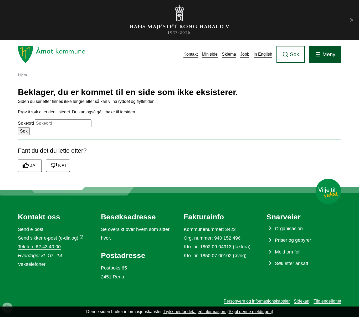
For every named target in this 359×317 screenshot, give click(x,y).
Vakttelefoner (31, 264)
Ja (32, 165)
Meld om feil (287, 252)
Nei (62, 165)
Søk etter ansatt (291, 263)
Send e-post (30, 229)
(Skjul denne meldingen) (250, 311)
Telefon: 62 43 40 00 (39, 246)
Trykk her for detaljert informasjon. (194, 311)
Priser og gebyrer (293, 240)
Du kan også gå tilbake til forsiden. (104, 112)
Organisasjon (289, 228)
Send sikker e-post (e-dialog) (48, 238)
